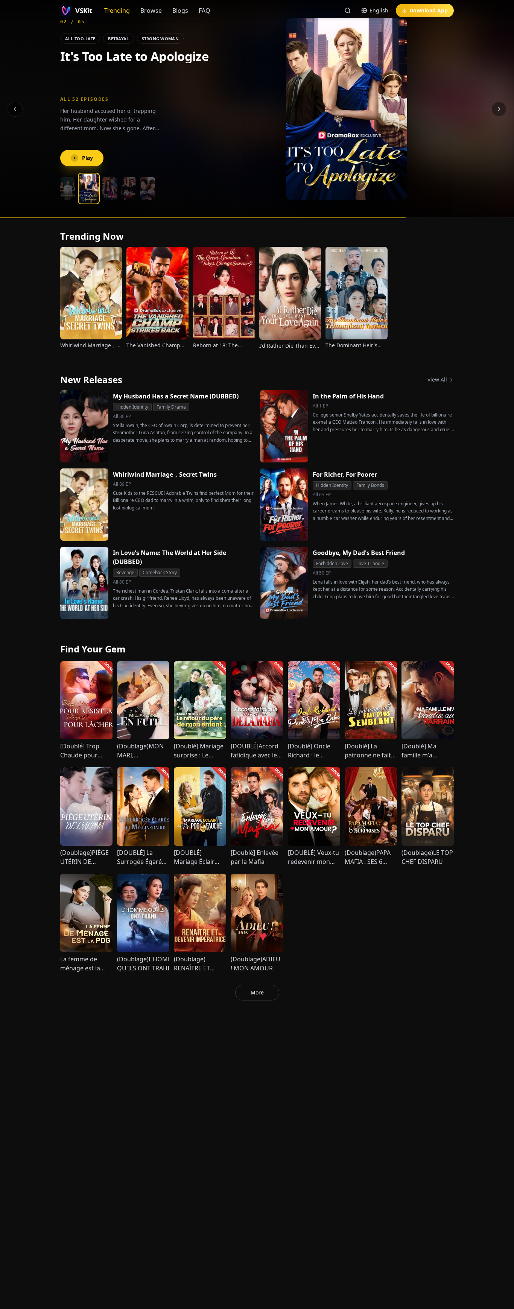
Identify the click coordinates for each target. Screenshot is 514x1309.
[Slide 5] (147, 188)
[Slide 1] (67, 188)
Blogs (180, 10)
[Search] (348, 11)
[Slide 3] (107, 188)
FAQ (204, 10)
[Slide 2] (86, 188)
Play (87, 157)
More (257, 992)
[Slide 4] (128, 188)
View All (437, 379)
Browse (151, 10)
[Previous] (15, 109)
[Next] (498, 109)
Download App (428, 10)
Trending (117, 10)
